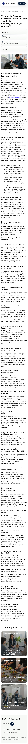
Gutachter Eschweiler (15, 97)
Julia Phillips (5, 32)
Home (2, 11)
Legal (17, 739)
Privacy (9, 739)
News (6, 11)
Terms (13, 739)
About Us (5, 739)
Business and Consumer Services (15, 11)
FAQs (18, 729)
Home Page (6, 729)
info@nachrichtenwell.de (10, 732)
